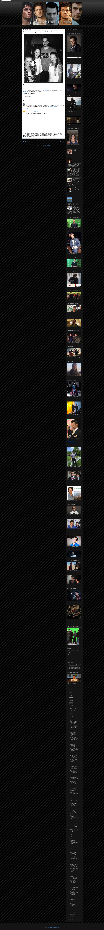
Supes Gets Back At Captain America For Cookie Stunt (74, 808)
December (72, 706)
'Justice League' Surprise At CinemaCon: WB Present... (73, 826)
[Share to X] (28, 96)
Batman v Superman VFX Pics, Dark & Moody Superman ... (74, 857)
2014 (70, 918)
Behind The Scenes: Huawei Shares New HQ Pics (74, 797)
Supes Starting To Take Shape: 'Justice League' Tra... (74, 830)
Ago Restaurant (28, 88)
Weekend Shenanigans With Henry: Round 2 (73, 904)
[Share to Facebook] (29, 96)
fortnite (27, 111)
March (71, 911)
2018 (70, 702)
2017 (70, 703)
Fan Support (33, 97)
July (71, 715)
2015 (70, 916)
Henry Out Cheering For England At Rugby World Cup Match (76, 169)
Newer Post (25, 141)
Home (24, 25)
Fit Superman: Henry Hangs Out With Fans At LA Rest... (74, 907)
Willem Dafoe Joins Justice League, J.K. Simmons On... (74, 778)
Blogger (57, 927)
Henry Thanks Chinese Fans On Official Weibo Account (74, 726)
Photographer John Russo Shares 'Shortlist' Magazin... (74, 741)
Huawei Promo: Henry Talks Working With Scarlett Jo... (74, 800)
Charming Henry (28, 97)
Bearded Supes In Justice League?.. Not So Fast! (73, 745)
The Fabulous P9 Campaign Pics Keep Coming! (73, 782)
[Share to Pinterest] (30, 96)
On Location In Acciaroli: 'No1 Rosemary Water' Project (75, 199)
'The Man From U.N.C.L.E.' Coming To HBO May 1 (74, 763)
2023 (70, 693)
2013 (70, 919)
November (72, 708)
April (71, 720)
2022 (70, 695)
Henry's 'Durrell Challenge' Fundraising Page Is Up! (74, 817)
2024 (70, 692)
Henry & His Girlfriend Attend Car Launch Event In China (76, 160)
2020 (70, 698)
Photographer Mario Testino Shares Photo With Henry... (74, 771)
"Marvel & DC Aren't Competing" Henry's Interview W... (74, 722)
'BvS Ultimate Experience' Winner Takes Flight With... (74, 834)
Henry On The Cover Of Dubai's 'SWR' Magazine (74, 760)
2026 (70, 688)
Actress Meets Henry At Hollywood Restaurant (74, 888)
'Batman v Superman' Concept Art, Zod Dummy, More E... (74, 896)
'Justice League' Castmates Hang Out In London (73, 849)
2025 (70, 690)
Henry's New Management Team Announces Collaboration (74, 893)
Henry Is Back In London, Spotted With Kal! (73, 789)
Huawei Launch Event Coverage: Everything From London (74, 870)
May (71, 718)
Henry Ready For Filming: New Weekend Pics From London (74, 842)
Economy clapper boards (54, 106)
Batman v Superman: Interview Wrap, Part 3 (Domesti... (74, 873)
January (71, 914)
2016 (70, 705)
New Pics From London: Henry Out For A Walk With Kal (76, 207)
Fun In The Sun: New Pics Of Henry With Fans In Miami (76, 150)
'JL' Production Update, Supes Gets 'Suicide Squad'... (74, 837)
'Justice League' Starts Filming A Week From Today (74, 881)
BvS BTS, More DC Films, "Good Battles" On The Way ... (74, 861)
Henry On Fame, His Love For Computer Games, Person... (74, 738)
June (71, 716)
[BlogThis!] (27, 96)
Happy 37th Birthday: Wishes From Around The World (76, 179)
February (72, 912)
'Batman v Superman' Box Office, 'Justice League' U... (74, 752)
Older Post (61, 141)
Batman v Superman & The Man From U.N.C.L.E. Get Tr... (74, 853)
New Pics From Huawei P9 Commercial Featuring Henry (73, 822)
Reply (27, 108)
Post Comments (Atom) (46, 145)
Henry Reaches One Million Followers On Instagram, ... (74, 749)
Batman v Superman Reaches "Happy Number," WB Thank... (73, 812)
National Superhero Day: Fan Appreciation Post (73, 729)
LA (36, 97)
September (72, 711)
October (71, 710)
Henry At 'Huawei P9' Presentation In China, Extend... (74, 804)
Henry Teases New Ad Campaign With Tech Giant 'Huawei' (74, 884)
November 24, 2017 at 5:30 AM (34, 111)
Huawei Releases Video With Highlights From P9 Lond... (74, 734)
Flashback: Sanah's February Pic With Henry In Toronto (73, 877)
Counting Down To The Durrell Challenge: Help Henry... (74, 774)
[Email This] (25, 96)
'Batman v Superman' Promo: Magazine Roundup (74, 846)
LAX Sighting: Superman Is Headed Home (73, 900)
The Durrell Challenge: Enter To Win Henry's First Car (74, 865)
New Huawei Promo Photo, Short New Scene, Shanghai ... (74, 756)
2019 (70, 700)
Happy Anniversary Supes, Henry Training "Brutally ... (74, 785)
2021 (70, 697)
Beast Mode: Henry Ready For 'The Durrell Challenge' (73, 767)
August (71, 713)
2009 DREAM (28, 103)
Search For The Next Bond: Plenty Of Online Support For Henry (76, 189)
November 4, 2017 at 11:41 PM (36, 103)
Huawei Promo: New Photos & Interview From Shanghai (74, 793)
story (47, 113)
